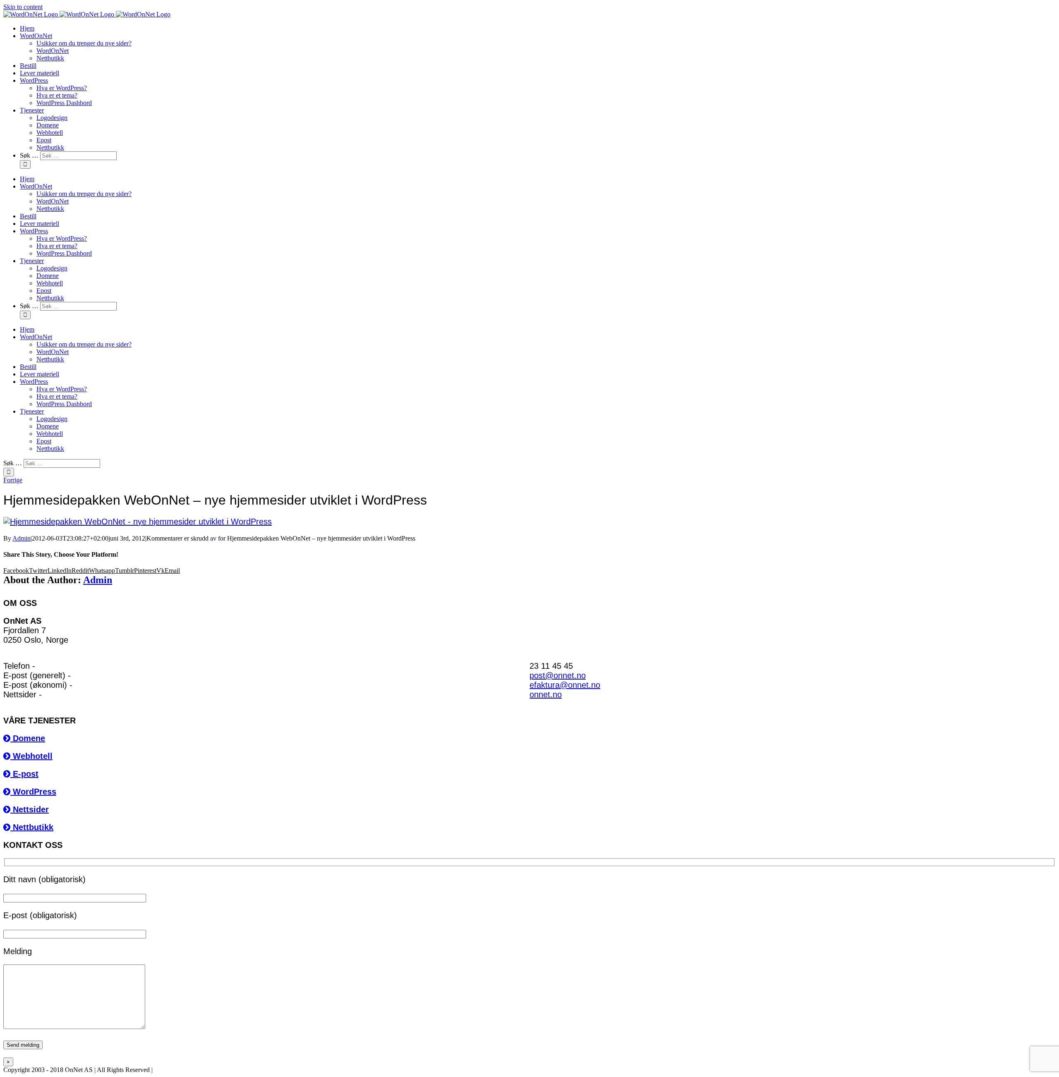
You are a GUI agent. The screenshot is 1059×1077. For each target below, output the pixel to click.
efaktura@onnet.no (565, 684)
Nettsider (29, 809)
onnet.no (546, 694)
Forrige (12, 479)
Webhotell (31, 756)
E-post (24, 773)
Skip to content (23, 6)
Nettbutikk (31, 827)
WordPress (33, 791)
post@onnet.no (558, 675)
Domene (27, 738)
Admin (21, 538)
